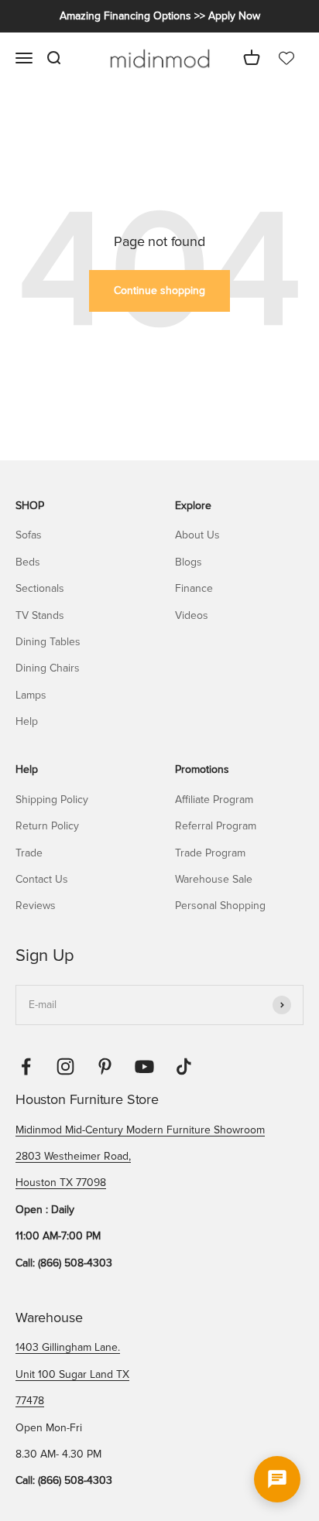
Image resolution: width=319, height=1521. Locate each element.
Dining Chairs (47, 668)
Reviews (35, 905)
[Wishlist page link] (286, 59)
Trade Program (210, 853)
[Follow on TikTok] (183, 1066)
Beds (27, 562)
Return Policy (47, 825)
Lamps (30, 695)
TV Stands (39, 615)
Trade (29, 853)
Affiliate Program (214, 799)
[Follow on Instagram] (65, 1066)
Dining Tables (48, 641)
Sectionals (39, 588)
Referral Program (215, 825)
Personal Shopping (220, 905)
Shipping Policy (51, 799)
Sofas (28, 535)
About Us (197, 535)
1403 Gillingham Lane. (67, 1347)
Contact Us (41, 879)
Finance (194, 588)
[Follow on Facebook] (25, 1066)
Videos (191, 615)
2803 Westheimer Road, (73, 1156)
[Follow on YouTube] (144, 1066)
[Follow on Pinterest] (104, 1066)
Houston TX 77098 (60, 1182)
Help (26, 721)
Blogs (188, 562)
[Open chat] (277, 1479)
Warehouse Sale (213, 879)
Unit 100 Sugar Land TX (72, 1374)
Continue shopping (159, 290)
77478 (29, 1400)
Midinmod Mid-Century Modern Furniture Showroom (140, 1129)
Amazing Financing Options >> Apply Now (160, 15)
